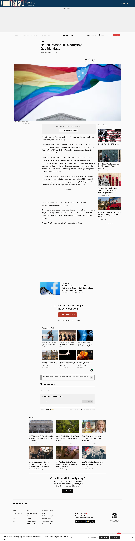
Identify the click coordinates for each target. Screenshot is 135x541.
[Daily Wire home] (67, 35)
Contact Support (31, 521)
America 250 (42, 35)
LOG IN (110, 35)
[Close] (132, 537)
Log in (77, 320)
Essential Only (104, 537)
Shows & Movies (25, 35)
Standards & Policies (47, 521)
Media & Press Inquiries (48, 516)
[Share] (93, 60)
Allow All (114, 537)
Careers (29, 518)
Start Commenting (67, 315)
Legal (43, 513)
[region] (67, 537)
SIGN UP (116, 35)
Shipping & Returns (47, 518)
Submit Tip (68, 490)
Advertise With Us (32, 513)
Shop (14, 518)
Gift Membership (31, 524)
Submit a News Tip (47, 524)
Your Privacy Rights (47, 510)
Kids (14, 521)
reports (48, 158)
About (28, 510)
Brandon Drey (44, 52)
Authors (29, 516)
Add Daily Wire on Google (70, 130)
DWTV (49, 35)
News (16, 35)
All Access (34, 35)
